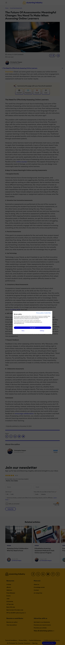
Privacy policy (39, 313)
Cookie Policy (47, 313)
